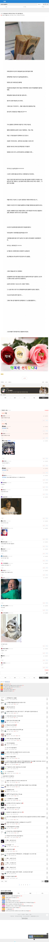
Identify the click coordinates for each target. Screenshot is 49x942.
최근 (2, 881)
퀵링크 (27, 914)
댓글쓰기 (43, 397)
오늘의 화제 (6, 893)
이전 (24, 397)
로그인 (19, 914)
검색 (43, 881)
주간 (18, 893)
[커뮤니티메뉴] (1, 1)
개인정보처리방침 (18, 916)
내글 (6, 6)
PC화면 (23, 914)
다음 (34, 397)
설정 (30, 914)
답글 (2, 420)
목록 (5, 397)
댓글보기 (43, 677)
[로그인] (45, 1)
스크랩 (46, 382)
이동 (5, 420)
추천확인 (2, 382)
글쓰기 (47, 4)
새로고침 (46, 410)
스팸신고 (9, 382)
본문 (15, 397)
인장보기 (4, 394)
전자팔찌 (3, 15)
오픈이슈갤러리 (4, 4)
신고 (6, 382)
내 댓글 (24, 6)
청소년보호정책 (26, 916)
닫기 (47, 934)
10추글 (43, 6)
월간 (30, 893)
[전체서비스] (47, 1)
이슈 (42, 893)
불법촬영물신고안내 (35, 916)
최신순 (9, 410)
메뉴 (1, 394)
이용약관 (12, 916)
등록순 (7, 410)
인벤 (5, 1)
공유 (43, 382)
